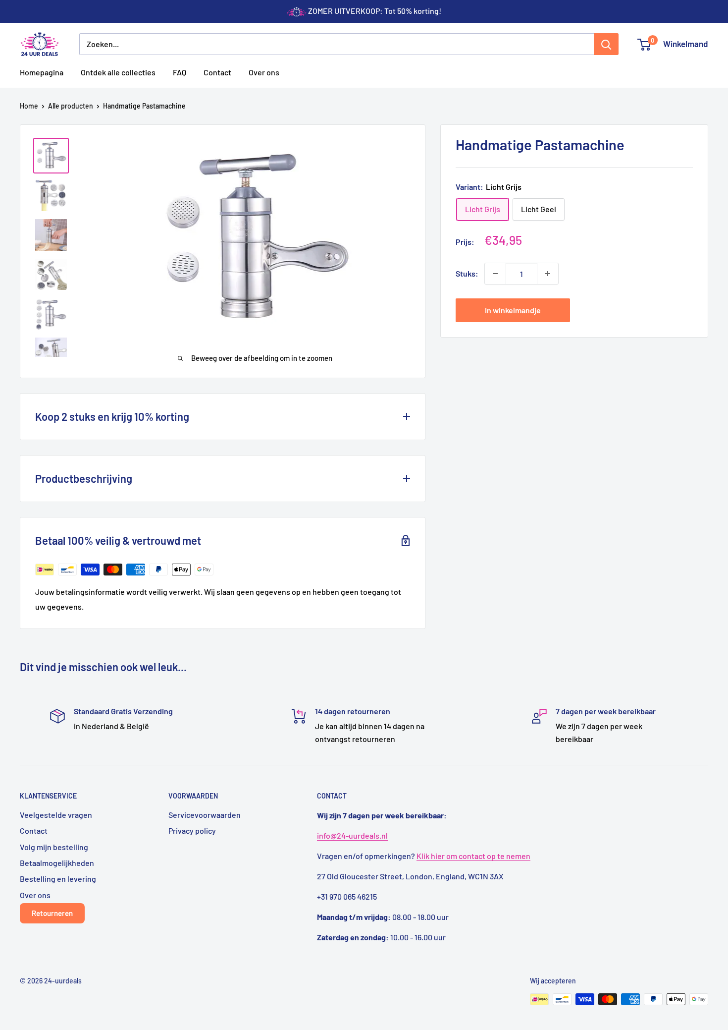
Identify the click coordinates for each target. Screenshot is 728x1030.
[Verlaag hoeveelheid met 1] (495, 273)
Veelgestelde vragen (56, 814)
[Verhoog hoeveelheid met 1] (547, 273)
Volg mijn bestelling (54, 847)
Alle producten (70, 106)
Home (29, 106)
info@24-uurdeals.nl (352, 835)
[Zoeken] (606, 44)
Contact (217, 72)
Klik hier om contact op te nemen (473, 855)
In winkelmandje (513, 310)
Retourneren (52, 913)
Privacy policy (192, 830)
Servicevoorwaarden (204, 814)
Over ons (264, 72)
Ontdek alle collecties (118, 72)
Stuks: (467, 273)
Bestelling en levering (58, 878)
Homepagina (41, 72)
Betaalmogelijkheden (57, 862)
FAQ (179, 72)
